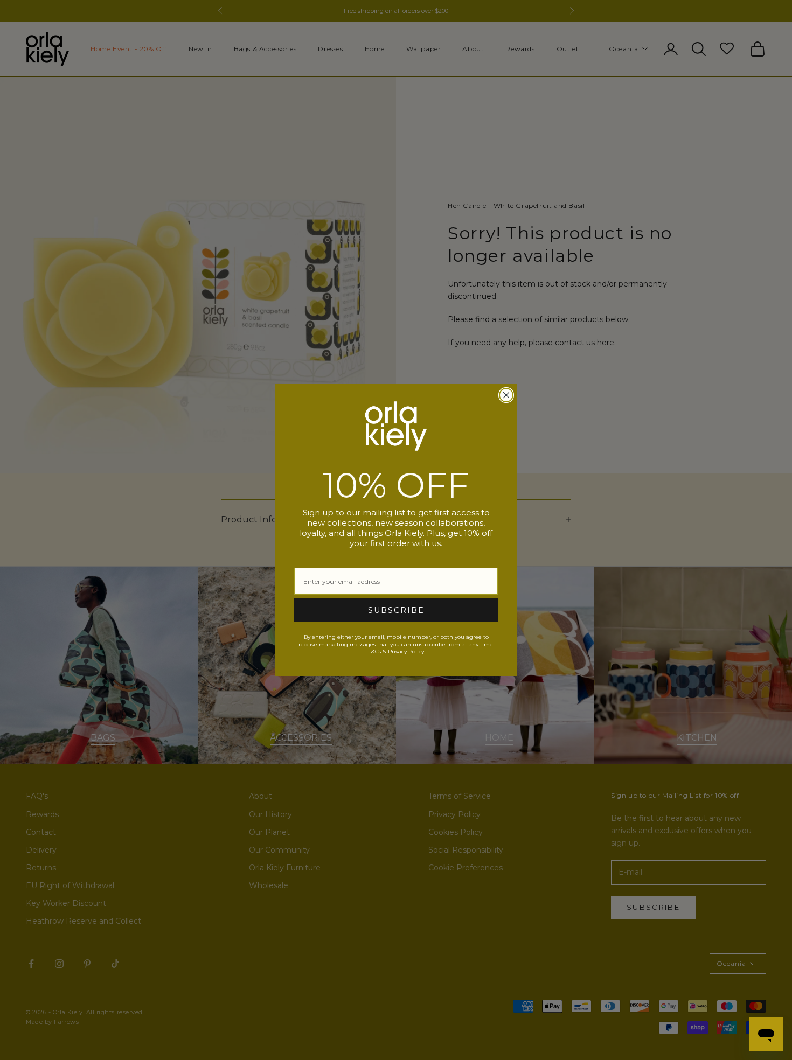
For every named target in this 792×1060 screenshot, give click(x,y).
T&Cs (375, 651)
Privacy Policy (406, 651)
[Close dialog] (506, 395)
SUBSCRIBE (396, 610)
